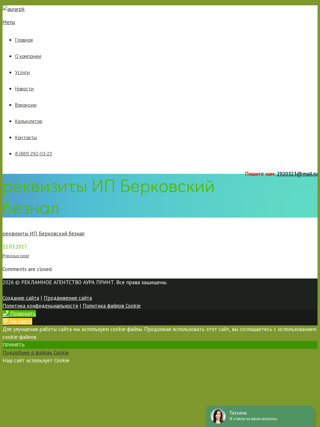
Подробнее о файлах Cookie (35, 352)
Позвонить (22, 313)
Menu (8, 22)
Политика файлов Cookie (112, 305)
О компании (28, 56)
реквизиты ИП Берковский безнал (43, 233)
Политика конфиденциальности (40, 305)
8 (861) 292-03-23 (33, 153)
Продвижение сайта (68, 297)
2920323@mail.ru (297, 173)
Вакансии (26, 104)
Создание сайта (20, 297)
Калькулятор (28, 121)
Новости (24, 88)
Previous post (15, 255)
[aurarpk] (13, 9)
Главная (24, 39)
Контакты (26, 137)
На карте (20, 321)
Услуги (22, 72)
